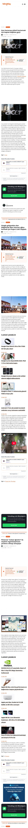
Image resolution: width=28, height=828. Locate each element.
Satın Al (7, 164)
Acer (6, 155)
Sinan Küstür (5, 34)
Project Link (7, 481)
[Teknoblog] (6, 4)
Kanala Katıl (14, 195)
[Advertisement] (14, 498)
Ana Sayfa (2, 27)
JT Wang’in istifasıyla (21, 76)
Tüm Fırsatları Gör (13, 176)
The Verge (13, 481)
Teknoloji (8, 27)
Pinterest (7, 756)
